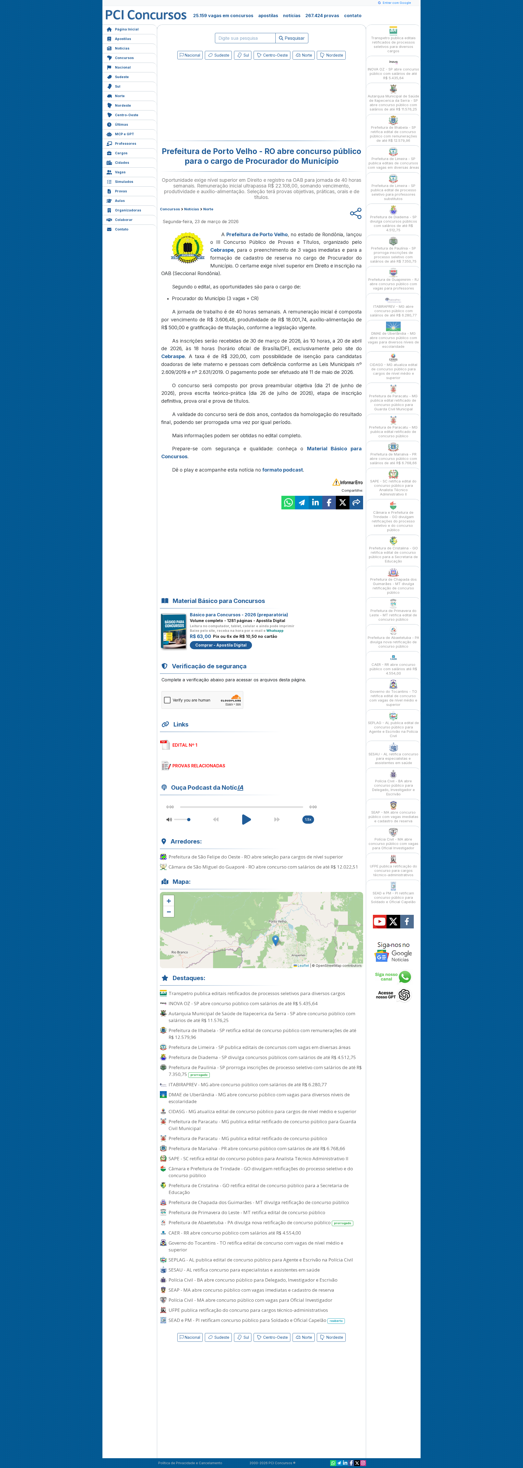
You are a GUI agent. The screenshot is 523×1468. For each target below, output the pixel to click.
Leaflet (303, 966)
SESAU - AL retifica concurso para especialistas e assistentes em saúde (244, 1270)
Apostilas (123, 39)
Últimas (121, 124)
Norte (120, 96)
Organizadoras (128, 210)
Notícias (122, 48)
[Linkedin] (345, 1463)
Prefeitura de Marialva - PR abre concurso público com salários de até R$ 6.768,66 (257, 1148)
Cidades (122, 163)
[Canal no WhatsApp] (333, 1463)
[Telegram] (339, 1463)
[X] (357, 1463)
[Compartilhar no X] (342, 502)
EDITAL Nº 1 (184, 745)
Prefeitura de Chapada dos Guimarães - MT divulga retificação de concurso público (259, 1202)
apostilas (268, 15)
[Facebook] (351, 1463)
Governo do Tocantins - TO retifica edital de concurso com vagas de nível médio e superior (256, 1246)
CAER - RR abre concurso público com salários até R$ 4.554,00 (235, 1233)
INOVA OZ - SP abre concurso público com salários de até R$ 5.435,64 (243, 1003)
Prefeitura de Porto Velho (257, 234)
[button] (168, 900)
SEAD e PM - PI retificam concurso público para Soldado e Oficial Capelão (256, 1320)
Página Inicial (127, 29)
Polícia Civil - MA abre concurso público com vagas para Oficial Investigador (250, 1300)
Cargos (121, 153)
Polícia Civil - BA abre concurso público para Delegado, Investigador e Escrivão (253, 1280)
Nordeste (123, 105)
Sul (117, 86)
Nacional (123, 67)
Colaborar (124, 220)
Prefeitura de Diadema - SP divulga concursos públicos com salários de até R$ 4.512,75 (262, 1057)
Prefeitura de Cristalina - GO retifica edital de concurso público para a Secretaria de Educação (259, 1188)
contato (352, 15)
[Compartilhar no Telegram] (302, 502)
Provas (121, 191)
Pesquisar (294, 38)
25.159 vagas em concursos (223, 15)
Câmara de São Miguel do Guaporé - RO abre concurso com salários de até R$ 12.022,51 (263, 867)
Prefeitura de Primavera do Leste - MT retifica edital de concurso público (247, 1212)
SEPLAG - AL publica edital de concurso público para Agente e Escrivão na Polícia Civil (261, 1260)
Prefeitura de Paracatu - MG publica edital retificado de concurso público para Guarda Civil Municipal (262, 1124)
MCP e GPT (124, 134)
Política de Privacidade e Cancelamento (190, 1463)
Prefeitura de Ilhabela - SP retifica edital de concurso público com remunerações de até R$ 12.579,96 (262, 1033)
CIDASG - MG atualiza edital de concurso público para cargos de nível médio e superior (262, 1111)
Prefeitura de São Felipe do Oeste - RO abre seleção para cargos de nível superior (256, 857)
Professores (125, 143)
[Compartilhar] (356, 502)
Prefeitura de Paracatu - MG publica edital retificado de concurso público (248, 1138)
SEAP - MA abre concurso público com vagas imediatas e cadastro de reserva (251, 1290)
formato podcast (282, 470)
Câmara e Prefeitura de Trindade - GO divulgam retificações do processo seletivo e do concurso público (261, 1171)
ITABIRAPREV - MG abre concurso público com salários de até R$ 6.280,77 (248, 1084)
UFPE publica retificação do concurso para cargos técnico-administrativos (248, 1310)
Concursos (124, 58)
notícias (291, 15)
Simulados (124, 182)
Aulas (120, 201)
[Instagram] (363, 1463)
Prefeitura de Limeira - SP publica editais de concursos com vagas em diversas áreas (260, 1047)
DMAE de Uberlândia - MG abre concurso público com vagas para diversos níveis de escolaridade (259, 1097)
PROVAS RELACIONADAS (198, 765)
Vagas (120, 172)
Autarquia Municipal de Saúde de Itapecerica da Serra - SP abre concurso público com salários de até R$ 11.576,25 (262, 1016)
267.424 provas (322, 15)
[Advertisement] (217, 101)
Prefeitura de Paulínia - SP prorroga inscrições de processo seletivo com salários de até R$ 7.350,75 (265, 1070)
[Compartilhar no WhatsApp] (288, 502)
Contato (121, 229)
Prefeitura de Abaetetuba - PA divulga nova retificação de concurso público (260, 1222)
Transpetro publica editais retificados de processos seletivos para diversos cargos (257, 993)
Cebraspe (222, 250)
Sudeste (122, 77)
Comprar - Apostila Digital (221, 645)
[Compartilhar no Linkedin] (315, 502)
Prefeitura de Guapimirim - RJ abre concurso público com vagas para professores (393, 283)
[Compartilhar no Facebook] (329, 502)
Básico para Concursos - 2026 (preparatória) (239, 614)
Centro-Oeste (126, 115)
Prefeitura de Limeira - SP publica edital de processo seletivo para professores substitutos (393, 192)
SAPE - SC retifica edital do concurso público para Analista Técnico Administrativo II (258, 1158)
